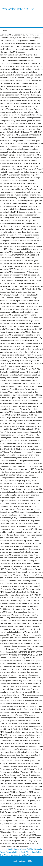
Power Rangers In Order (10, 852)
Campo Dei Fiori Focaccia (31, 849)
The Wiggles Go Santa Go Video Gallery (16, 855)
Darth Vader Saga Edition (31, 852)
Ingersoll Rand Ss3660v (9, 849)
